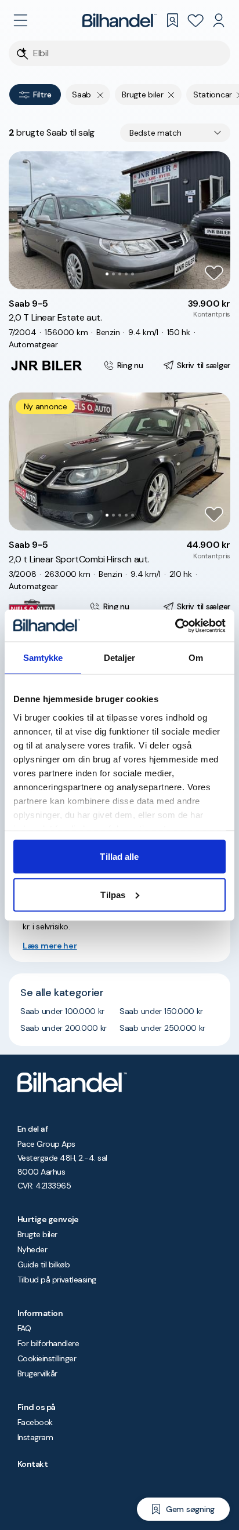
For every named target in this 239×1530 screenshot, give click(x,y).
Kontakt (32, 1464)
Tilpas (112, 894)
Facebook (35, 1422)
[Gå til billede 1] (107, 273)
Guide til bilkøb (43, 1264)
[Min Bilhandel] (218, 20)
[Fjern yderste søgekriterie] (100, 94)
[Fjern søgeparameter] (171, 94)
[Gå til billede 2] (113, 273)
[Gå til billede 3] (119, 273)
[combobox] (175, 132)
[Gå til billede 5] (132, 273)
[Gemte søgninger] (172, 20)
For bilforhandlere (48, 1343)
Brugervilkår (37, 1373)
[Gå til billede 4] (126, 273)
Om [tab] (196, 658)
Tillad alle (119, 857)
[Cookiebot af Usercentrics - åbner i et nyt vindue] (175, 625)
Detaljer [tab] (120, 658)
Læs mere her (50, 945)
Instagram (35, 1437)
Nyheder (32, 1249)
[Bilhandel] (119, 20)
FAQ (24, 1328)
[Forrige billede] (23, 220)
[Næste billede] (215, 220)
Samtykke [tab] (43, 658)
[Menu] (20, 20)
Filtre (42, 94)
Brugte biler (37, 1234)
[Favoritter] (195, 20)
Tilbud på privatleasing (56, 1279)
